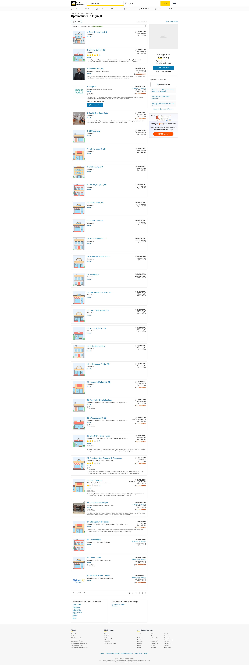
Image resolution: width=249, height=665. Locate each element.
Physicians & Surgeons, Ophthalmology (106, 402)
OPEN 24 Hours (98, 26)
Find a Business (109, 636)
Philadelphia (167, 643)
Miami (166, 634)
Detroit (153, 634)
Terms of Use (138, 653)
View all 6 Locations (140, 504)
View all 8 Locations (140, 541)
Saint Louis (167, 647)
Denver (139, 647)
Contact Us (74, 636)
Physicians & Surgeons (102, 71)
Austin (139, 636)
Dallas (139, 645)
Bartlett (75, 606)
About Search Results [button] (172, 21)
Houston (153, 636)
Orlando (166, 641)
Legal (145, 653)
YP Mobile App (108, 638)
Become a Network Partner (79, 643)
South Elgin (76, 609)
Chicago (139, 643)
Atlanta (139, 634)
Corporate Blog (75, 640)
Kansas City (154, 640)
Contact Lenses (107, 89)
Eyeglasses (98, 89)
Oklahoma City (168, 640)
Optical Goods (99, 438)
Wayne (75, 617)
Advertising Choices (77, 641)
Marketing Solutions (77, 645)
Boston (139, 640)
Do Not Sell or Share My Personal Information (119, 653)
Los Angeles (154, 643)
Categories (107, 641)
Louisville (153, 645)
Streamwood (76, 607)
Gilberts (75, 614)
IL (77, 13)
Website (89, 36)
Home (72, 13)
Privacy (102, 653)
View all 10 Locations (139, 559)
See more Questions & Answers (163, 109)
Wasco (75, 618)
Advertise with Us (76, 638)
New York (167, 638)
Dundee (75, 615)
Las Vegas (154, 641)
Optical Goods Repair (118, 604)
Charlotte (140, 641)
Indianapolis (154, 638)
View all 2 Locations (140, 88)
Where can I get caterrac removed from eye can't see (163, 104)
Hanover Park (77, 610)
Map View (77, 21)
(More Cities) (149, 630)
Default (142, 22)
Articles (106, 634)
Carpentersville (77, 612)
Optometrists (90, 34)
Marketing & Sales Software (79, 647)
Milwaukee (167, 636)
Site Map (106, 640)
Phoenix (166, 645)
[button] (174, 3)
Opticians (108, 483)
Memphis (153, 647)
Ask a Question (164, 84)
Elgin (81, 13)
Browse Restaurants (110, 643)
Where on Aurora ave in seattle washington (160, 97)
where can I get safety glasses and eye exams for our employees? (163, 90)
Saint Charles (77, 604)
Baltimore (140, 638)
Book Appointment (96, 105)
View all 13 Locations (139, 577)
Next (145, 593)
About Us (73, 634)
